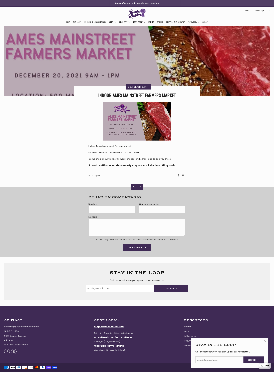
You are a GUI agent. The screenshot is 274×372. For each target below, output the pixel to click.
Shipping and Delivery (175, 22)
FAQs (186, 331)
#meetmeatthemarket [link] (101, 165)
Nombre (92, 204)
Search (188, 326)
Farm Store (138, 22)
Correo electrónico (149, 204)
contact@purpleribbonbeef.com (21, 326)
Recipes (160, 22)
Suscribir (170, 288)
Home (68, 22)
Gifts (111, 22)
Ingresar (249, 10)
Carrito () (259, 10)
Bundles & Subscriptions (95, 22)
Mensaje (92, 216)
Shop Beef (123, 22)
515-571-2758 (11, 331)
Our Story (77, 22)
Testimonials (193, 22)
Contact (205, 22)
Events (151, 22)
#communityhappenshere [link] (131, 165)
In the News (190, 336)
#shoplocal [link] (154, 165)
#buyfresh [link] (168, 165)
